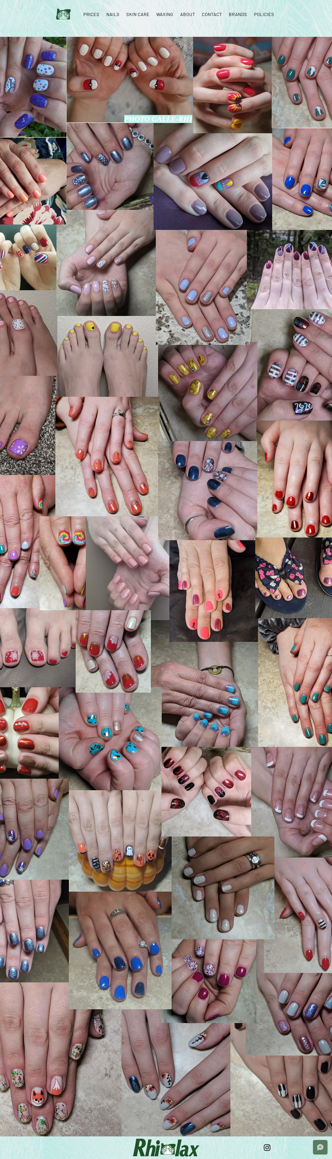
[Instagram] (267, 1147)
